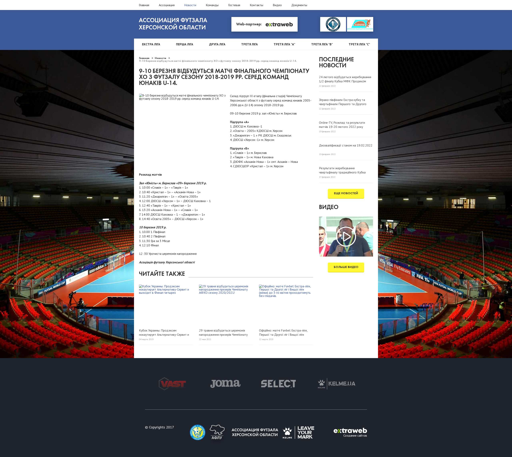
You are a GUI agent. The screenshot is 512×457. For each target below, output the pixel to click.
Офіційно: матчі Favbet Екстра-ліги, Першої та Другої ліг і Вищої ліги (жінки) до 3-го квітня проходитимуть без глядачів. (285, 332)
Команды (212, 5)
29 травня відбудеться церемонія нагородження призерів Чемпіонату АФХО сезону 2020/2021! (223, 332)
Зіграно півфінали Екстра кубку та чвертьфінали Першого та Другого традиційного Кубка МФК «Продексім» (346, 102)
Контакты (256, 5)
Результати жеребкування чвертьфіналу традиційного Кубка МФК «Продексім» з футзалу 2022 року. (343, 170)
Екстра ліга (151, 44)
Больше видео (346, 267)
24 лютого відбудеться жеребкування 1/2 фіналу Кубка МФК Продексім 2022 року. (345, 79)
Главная (144, 5)
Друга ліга (217, 44)
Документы (299, 5)
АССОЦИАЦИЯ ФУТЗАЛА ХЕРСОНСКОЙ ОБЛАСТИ (173, 24)
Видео (277, 5)
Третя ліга (249, 44)
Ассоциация (167, 5)
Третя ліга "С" (359, 44)
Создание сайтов (355, 435)
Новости (190, 5)
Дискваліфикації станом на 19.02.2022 (345, 145)
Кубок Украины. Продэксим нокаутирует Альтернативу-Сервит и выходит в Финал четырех (164, 332)
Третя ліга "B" (322, 44)
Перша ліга (184, 44)
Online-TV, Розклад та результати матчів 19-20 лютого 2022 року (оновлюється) (342, 124)
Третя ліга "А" (284, 44)
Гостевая (234, 5)
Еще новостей (346, 193)
